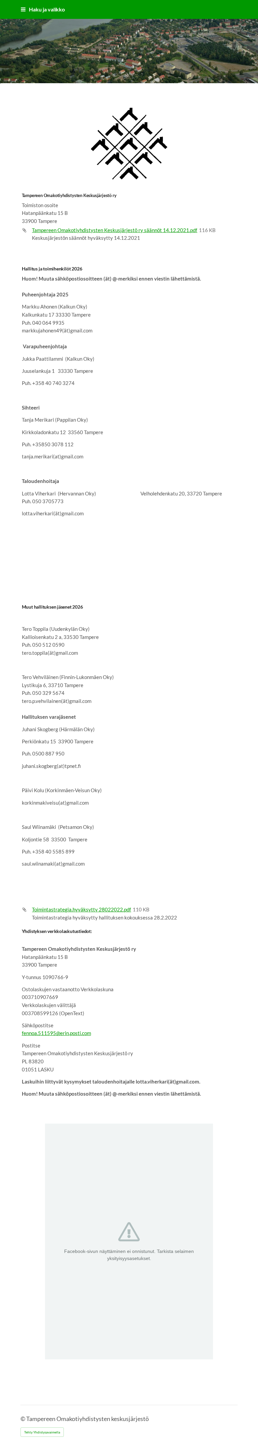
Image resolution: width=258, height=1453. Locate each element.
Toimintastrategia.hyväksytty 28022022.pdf (81, 909)
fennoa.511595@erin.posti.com (56, 1033)
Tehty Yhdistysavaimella (42, 1432)
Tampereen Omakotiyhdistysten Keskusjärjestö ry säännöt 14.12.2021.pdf (114, 230)
